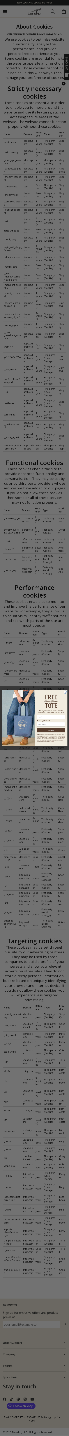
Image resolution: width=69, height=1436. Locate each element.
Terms (52, 741)
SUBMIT (51, 730)
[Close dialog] (65, 692)
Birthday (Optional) (43, 721)
